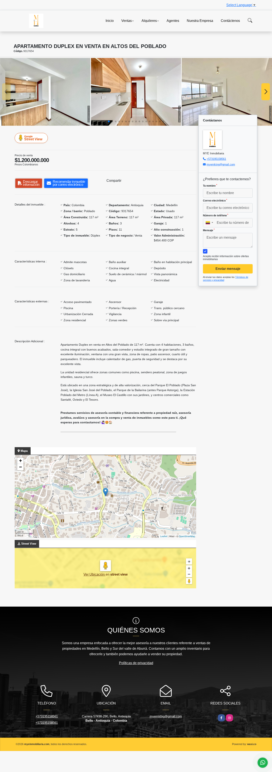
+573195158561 (216, 159)
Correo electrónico (215, 200)
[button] (109, 121)
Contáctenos (230, 20)
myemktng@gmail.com (221, 164)
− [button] (20, 467)
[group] (45, 91)
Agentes (173, 20)
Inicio (110, 20)
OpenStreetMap (187, 536)
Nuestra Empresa (200, 20)
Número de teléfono (215, 215)
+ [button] (20, 460)
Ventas (126, 20)
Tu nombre (210, 185)
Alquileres (149, 20)
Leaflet (163, 536)
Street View (33, 138)
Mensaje (209, 230)
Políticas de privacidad (136, 663)
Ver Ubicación (95, 574)
